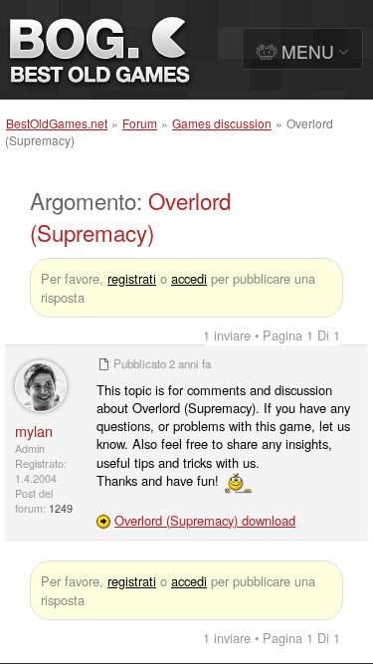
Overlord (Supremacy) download (204, 520)
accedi (189, 278)
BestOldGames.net (56, 122)
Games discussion (222, 122)
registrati (131, 278)
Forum (139, 122)
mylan (34, 430)
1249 (61, 508)
